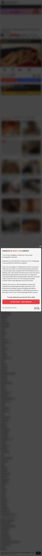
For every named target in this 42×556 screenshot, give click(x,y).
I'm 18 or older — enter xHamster (21, 302)
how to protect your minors (9, 307)
